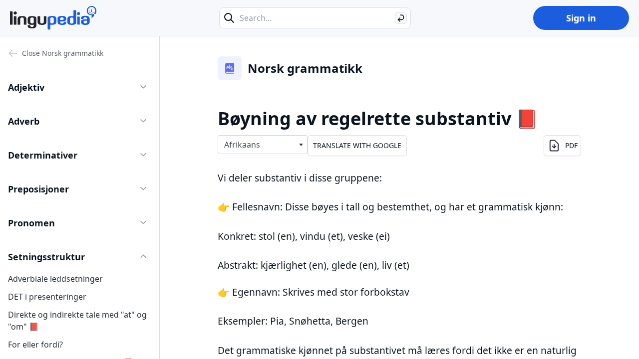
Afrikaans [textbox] (242, 144)
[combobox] (263, 144)
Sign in (581, 18)
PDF (571, 145)
